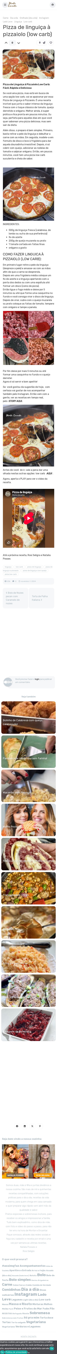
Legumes (17, 1299)
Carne (5, 18)
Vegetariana (36, 1322)
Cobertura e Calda (22, 1285)
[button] (5, 5)
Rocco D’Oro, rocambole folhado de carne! (28, 860)
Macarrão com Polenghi (17, 792)
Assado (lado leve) (20, 1276)
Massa (5, 1304)
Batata (33, 1275)
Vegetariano (8, 1326)
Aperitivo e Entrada (20, 1270)
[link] (50, 42)
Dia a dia (14, 18)
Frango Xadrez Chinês (16, 895)
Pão (52, 1308)
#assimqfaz (10, 1265)
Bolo (41, 1274)
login (37, 679)
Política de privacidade (16, 1352)
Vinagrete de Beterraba (17, 1031)
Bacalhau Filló (11, 929)
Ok (51, 1348)
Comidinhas (11, 1289)
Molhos (48, 1304)
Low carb (28, 21)
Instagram (44, 18)
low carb (19, 567)
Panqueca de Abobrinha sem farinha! (25, 758)
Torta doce (46, 1317)
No (2, 1352)
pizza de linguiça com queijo (34, 571)
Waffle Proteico (12, 826)
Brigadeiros (43, 1280)
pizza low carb (11, 574)
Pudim (46, 1308)
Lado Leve (7, 21)
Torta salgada (18, 1322)
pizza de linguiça (34, 567)
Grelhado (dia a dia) (28, 18)
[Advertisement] (28, 643)
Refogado (17, 1314)
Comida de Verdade (41, 1285)
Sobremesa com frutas (12, 1318)
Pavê (11, 1309)
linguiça (8, 567)
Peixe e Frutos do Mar (28, 1308)
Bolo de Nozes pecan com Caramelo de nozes (14, 598)
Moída (5, 1309)
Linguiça (18, 21)
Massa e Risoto (20, 1304)
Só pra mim (31, 1317)
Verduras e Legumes (27, 1326)
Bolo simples (20, 1280)
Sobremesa (40, 1313)
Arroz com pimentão (15, 963)
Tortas (6, 1322)
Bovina (34, 1280)
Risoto (25, 1313)
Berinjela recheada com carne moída (25, 997)
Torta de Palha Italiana (40, 598)
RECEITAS (7, 1313)
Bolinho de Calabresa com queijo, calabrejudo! (23, 722)
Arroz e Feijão (39, 1270)
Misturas (37, 1304)
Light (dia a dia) (30, 1300)
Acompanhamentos (33, 1265)
